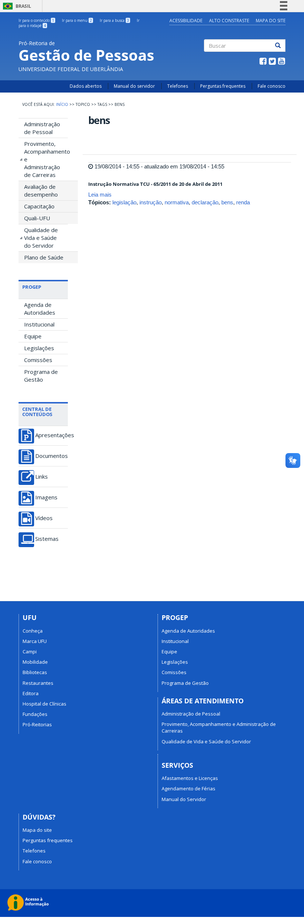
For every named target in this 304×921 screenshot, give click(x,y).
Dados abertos (86, 86)
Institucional (39, 324)
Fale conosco (271, 86)
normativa (177, 202)
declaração (205, 202)
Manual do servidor (134, 86)
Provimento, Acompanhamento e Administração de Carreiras (46, 159)
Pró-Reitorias (37, 724)
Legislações (39, 348)
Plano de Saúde (43, 257)
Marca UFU (35, 641)
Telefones (177, 86)
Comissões (38, 360)
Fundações (35, 714)
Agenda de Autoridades (39, 308)
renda (243, 202)
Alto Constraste (229, 20)
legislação (124, 202)
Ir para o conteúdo (36, 20)
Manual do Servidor (184, 799)
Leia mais (100, 194)
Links (41, 476)
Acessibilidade (185, 20)
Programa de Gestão (41, 375)
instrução (150, 202)
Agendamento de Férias (188, 788)
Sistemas (47, 539)
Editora (31, 693)
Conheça (33, 630)
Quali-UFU (37, 218)
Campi (30, 651)
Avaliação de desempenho (41, 190)
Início (62, 104)
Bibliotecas (35, 672)
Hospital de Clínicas (44, 703)
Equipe (33, 336)
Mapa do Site (270, 20)
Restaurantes (38, 683)
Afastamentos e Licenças (190, 778)
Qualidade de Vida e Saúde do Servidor (41, 237)
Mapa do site (37, 830)
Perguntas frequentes (222, 86)
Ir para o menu (77, 20)
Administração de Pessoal (42, 127)
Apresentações (51, 435)
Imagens (46, 497)
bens (227, 202)
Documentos (51, 456)
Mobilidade (35, 662)
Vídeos (44, 518)
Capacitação (39, 206)
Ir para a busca (114, 20)
